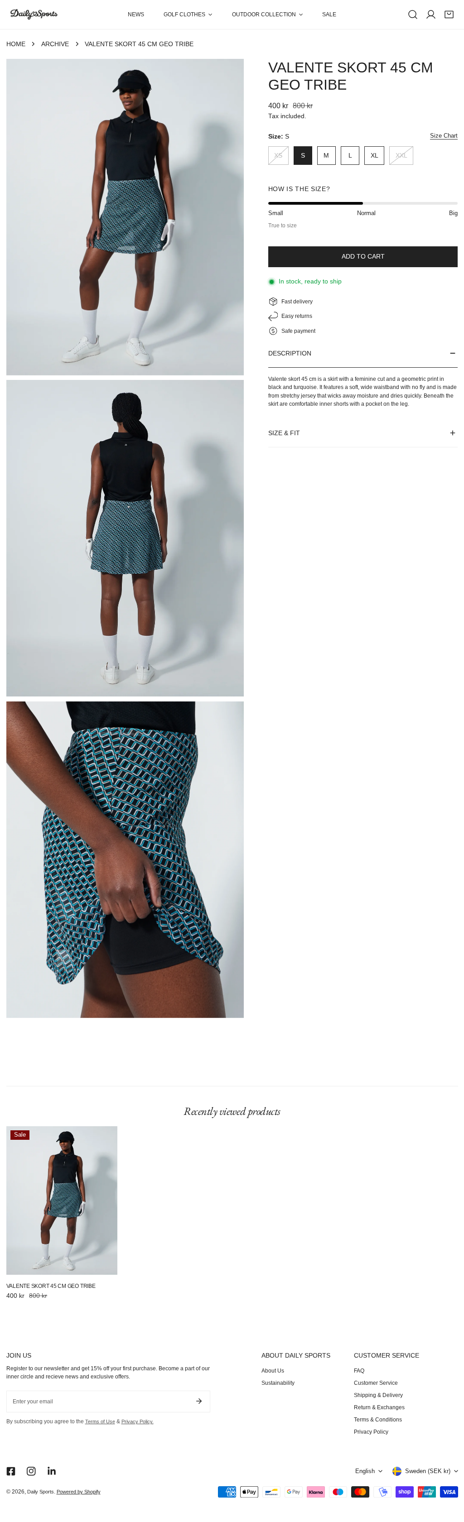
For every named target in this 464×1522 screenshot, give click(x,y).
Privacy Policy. (137, 1421)
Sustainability (278, 1383)
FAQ (359, 1371)
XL (374, 155)
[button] (188, 14)
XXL (401, 155)
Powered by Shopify (79, 1491)
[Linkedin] (51, 1471)
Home (15, 44)
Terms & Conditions (378, 1419)
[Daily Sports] (33, 14)
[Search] (413, 14)
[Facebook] (10, 1471)
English (365, 1471)
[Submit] (199, 1401)
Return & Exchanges (379, 1407)
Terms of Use (100, 1421)
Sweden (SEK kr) (427, 1471)
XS (278, 155)
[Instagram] (31, 1471)
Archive (55, 44)
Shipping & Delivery (378, 1395)
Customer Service (376, 1383)
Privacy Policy (371, 1432)
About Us (272, 1371)
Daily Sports (40, 1491)
